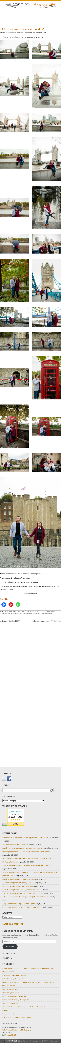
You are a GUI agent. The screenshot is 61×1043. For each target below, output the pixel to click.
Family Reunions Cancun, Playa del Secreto (18, 879)
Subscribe (10, 946)
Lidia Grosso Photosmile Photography (16, 1030)
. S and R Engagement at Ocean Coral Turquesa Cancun (22, 893)
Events (5, 1010)
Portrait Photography (42, 614)
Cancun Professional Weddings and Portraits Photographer (24, 1007)
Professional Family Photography (14, 996)
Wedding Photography (10, 1003)
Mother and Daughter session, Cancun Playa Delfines (22, 907)
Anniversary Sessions (30, 611)
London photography (23, 614)
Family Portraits (7, 614)
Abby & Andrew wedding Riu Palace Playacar (18, 904)
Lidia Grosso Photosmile (12, 32)
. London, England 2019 (10, 621)
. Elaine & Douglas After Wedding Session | (18, 883)
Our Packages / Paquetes (11, 989)
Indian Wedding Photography (13, 979)
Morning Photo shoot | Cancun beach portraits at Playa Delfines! (26, 852)
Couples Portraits (47, 611)
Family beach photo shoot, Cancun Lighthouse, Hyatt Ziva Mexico (26, 838)
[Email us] (4, 780)
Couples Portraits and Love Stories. (15, 975)
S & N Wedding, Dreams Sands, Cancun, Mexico (20, 890)
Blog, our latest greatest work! (13, 1014)
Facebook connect (12, 924)
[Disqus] (30, 660)
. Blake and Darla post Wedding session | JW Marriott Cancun (25, 897)
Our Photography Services (12, 993)
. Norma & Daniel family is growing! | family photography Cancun (26, 865)
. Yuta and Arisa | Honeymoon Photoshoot (18, 886)
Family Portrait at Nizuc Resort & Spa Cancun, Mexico (22, 848)
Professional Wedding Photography (15, 1000)
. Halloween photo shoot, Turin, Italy (46, 621)
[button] (14, 51)
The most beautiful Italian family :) (15, 844)
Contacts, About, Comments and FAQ (16, 1017)
